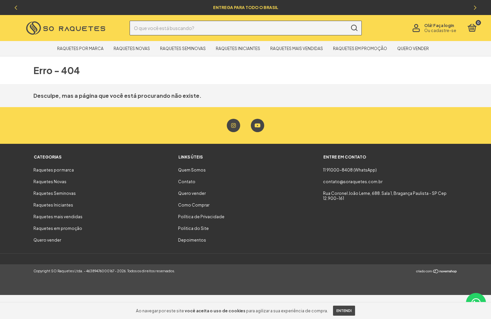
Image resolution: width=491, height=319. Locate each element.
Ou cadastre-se (440, 30)
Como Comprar (193, 205)
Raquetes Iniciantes (238, 48)
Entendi (344, 311)
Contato (186, 181)
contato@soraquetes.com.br (352, 181)
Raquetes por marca (80, 48)
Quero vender (413, 48)
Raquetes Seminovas (183, 48)
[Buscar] (353, 28)
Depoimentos (192, 240)
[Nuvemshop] (437, 272)
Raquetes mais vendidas (296, 48)
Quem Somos (192, 170)
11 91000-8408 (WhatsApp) (350, 170)
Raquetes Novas (132, 48)
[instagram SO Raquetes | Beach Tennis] (233, 125)
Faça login (443, 25)
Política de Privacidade (201, 216)
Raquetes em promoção (360, 48)
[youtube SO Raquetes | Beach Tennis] (257, 125)
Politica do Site (193, 228)
